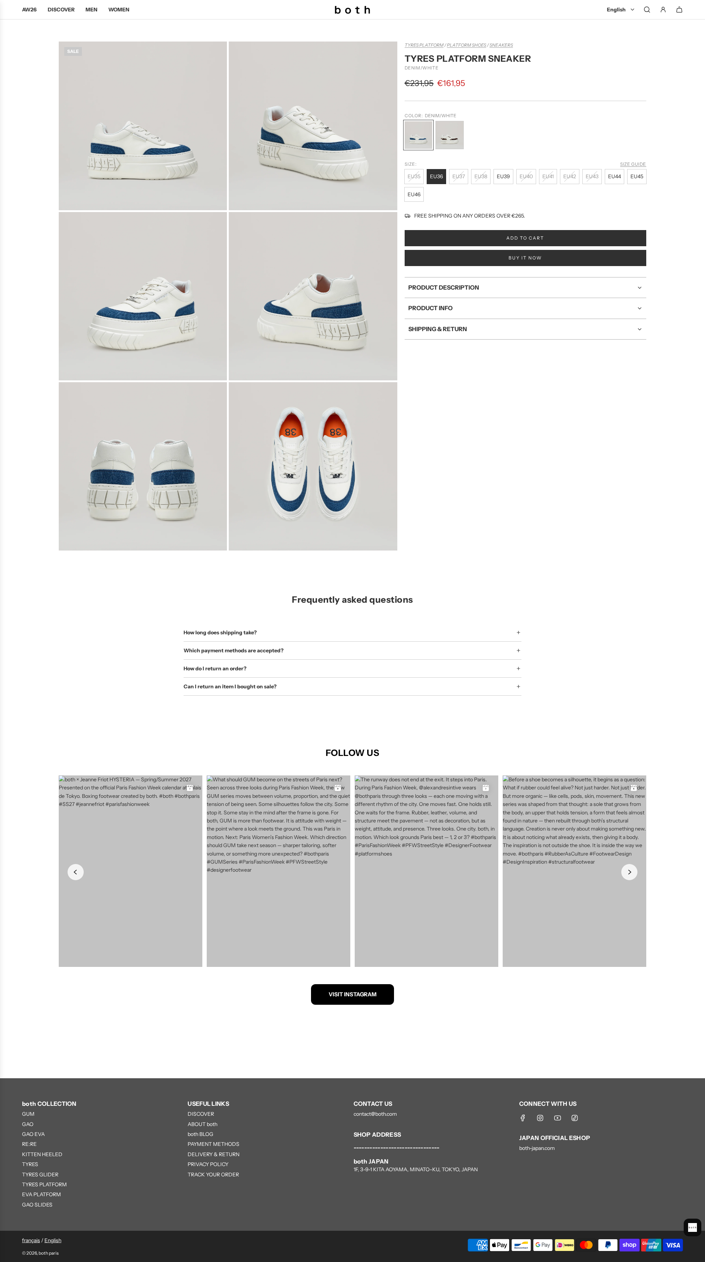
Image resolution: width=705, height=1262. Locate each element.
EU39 (503, 176)
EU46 (414, 194)
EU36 (436, 176)
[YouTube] (557, 1118)
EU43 (592, 176)
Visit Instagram (352, 994)
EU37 (458, 176)
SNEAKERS (501, 45)
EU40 (526, 176)
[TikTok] (575, 1118)
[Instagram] (540, 1118)
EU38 (480, 176)
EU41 (548, 176)
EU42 (569, 176)
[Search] (647, 9)
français (31, 1240)
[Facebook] (523, 1118)
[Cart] (679, 9)
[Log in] (663, 9)
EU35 (414, 176)
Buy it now (525, 258)
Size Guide (633, 164)
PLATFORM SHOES (466, 45)
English (52, 1240)
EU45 (636, 176)
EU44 (614, 176)
